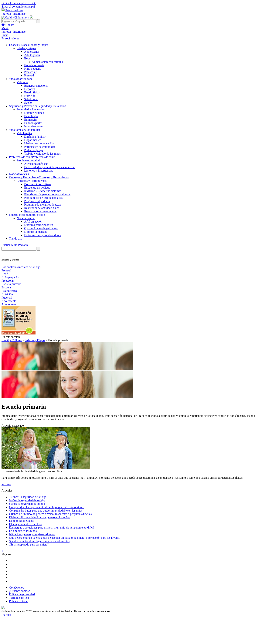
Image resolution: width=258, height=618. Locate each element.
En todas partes (33, 123)
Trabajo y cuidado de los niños (42, 153)
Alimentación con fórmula (47, 61)
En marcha (30, 119)
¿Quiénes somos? (19, 591)
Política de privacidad (22, 594)
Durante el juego (34, 112)
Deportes (29, 89)
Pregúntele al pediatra (37, 201)
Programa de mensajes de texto (42, 204)
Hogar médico (32, 140)
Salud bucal (31, 99)
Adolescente (31, 51)
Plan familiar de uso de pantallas (43, 197)
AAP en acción (33, 221)
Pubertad (7, 297)
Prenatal (29, 75)
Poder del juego (33, 150)
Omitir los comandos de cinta (19, 3)
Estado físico (31, 92)
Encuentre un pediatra (37, 187)
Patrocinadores (14, 10)
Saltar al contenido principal (18, 6)
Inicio (5, 35)
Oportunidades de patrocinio (41, 228)
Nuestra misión (26, 218)
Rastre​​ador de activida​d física (41, 208)
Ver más (6, 484)
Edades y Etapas (26, 48)
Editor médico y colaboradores (42, 235)
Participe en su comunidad (40, 146)
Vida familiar (24, 133)
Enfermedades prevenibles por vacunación (49, 167)
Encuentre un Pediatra (15, 245)
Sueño (28, 102)
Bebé (27, 58)
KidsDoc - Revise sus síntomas (42, 191)
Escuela (6, 287)
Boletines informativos (37, 184)
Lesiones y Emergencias (38, 170)
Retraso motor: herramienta (40, 211)
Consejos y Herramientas (31, 180)
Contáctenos (16, 587)
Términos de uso (19, 597)
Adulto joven (32, 55)
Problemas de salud (28, 160)
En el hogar (31, 116)
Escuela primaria (34, 65)
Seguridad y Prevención (31, 109)
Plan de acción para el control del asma (47, 194)
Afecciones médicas (36, 163)
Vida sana (22, 82)
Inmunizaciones (33, 126)
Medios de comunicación (39, 143)
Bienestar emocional (36, 85)
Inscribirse (19, 13)
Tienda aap (15, 238)
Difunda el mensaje (35, 231)
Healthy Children (12, 340)
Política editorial (18, 601)
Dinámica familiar (35, 136)
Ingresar (6, 13)
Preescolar (30, 72)
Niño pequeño (32, 68)
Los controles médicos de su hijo (21, 267)
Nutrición (30, 95)
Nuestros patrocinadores (38, 225)
